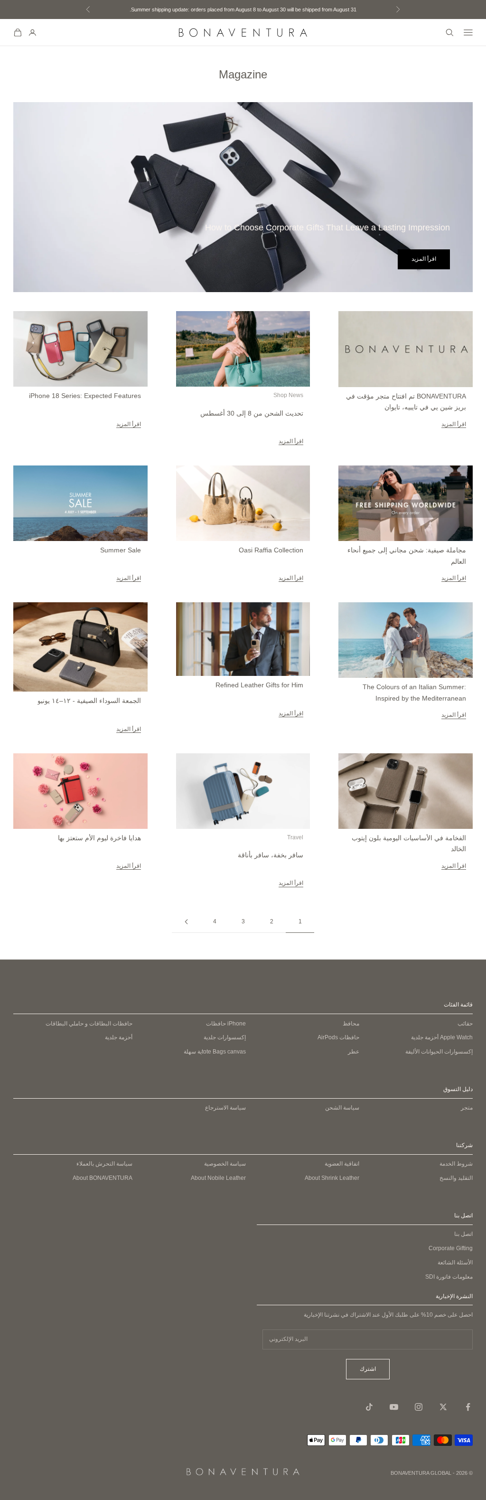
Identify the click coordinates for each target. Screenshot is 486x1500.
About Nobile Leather (218, 1178)
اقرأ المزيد (423, 259)
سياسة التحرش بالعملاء (104, 1163)
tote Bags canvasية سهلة (215, 1051)
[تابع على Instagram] (418, 1407)
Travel (295, 837)
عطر (353, 1051)
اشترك (368, 1369)
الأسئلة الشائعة (455, 1262)
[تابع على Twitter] (443, 1407)
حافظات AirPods (338, 1037)
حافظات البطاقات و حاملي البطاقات (89, 1023)
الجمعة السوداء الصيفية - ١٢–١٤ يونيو (89, 700)
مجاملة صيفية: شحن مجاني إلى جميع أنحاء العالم (406, 555)
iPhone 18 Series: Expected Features (85, 395)
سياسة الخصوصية (225, 1163)
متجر (467, 1107)
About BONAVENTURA (102, 1178)
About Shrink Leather (332, 1178)
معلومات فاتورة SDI (449, 1276)
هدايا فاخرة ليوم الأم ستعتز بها (99, 838)
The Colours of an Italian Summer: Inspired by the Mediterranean (414, 692)
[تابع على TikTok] (369, 1407)
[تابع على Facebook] (468, 1407)
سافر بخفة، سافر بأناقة (270, 855)
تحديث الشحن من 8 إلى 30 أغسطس (251, 413)
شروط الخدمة (456, 1163)
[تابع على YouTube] (394, 1407)
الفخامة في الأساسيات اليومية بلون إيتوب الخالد (409, 843)
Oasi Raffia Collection (271, 550)
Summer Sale (120, 550)
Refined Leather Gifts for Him (259, 685)
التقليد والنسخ (456, 1178)
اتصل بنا (463, 1234)
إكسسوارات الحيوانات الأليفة (439, 1051)
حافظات (226, 1023)
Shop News (288, 395)
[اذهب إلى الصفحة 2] (186, 921)
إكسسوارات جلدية (225, 1037)
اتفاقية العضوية (342, 1163)
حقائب (465, 1023)
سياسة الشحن (342, 1107)
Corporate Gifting (451, 1248)
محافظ (351, 1023)
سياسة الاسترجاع (225, 1107)
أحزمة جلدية (442, 1037)
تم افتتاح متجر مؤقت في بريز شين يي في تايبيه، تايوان (406, 401)
